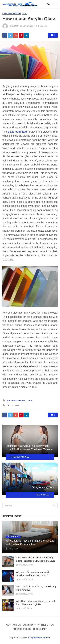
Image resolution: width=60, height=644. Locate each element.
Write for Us (45, 625)
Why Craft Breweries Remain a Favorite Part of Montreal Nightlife (36, 603)
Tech (24, 13)
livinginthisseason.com (39, 637)
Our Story (29, 625)
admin (15, 26)
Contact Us (13, 625)
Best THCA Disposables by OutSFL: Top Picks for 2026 (36, 588)
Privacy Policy (22, 629)
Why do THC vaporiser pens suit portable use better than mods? (32, 574)
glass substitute (18, 131)
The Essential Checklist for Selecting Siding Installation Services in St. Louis (35, 559)
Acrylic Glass (13, 405)
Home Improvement (11, 13)
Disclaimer (40, 629)
